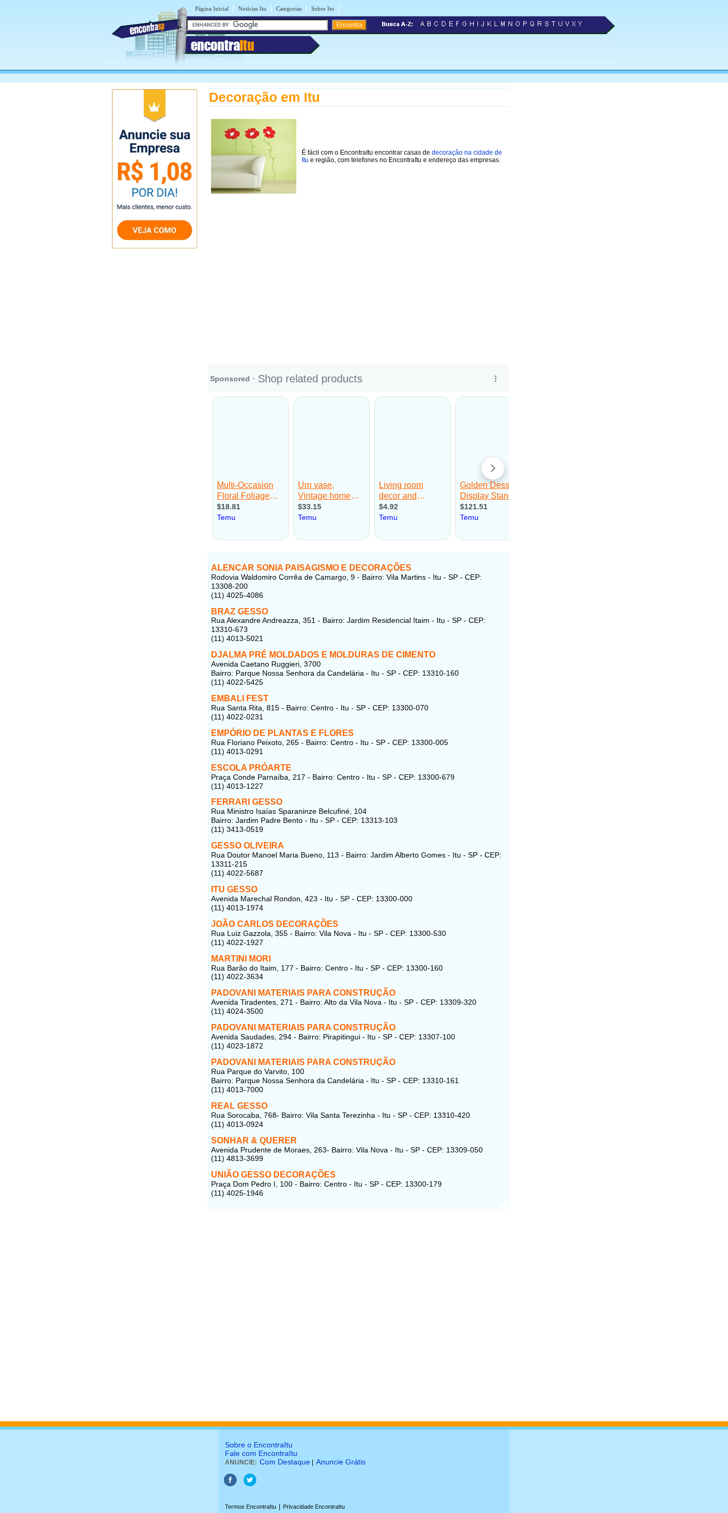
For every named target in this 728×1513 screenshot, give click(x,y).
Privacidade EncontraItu (314, 1506)
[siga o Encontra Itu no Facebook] (230, 1484)
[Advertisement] (358, 271)
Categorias (289, 8)
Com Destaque (285, 1462)
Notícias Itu (252, 8)
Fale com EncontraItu (261, 1453)
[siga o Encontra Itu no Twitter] (250, 1484)
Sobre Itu (322, 8)
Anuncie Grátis (341, 1462)
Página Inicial (212, 8)
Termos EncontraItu (250, 1506)
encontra (222, 45)
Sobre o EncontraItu (259, 1444)
